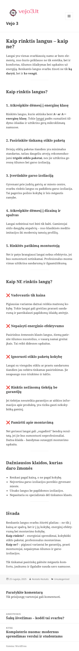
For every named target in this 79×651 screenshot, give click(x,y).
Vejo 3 (12, 23)
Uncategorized (61, 579)
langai (40, 118)
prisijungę (18, 597)
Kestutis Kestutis (40, 579)
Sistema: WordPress (16, 646)
